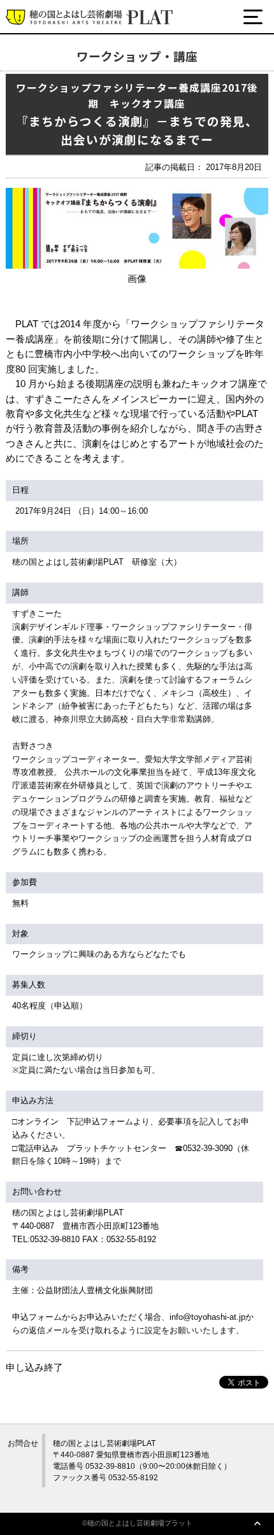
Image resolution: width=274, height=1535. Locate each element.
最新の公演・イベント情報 (87, 65)
